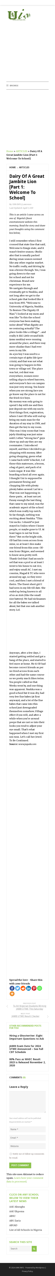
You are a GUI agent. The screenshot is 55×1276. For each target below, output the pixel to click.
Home (9, 151)
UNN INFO (20, 1268)
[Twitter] (17, 988)
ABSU (12, 1216)
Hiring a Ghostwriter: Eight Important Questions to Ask (26, 1037)
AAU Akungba (17, 1206)
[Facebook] (12, 988)
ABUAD (13, 1225)
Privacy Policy (27, 1271)
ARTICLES (21, 151)
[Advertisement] (27, 51)
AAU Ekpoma (16, 1211)
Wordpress (40, 1268)
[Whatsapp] (39, 988)
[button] (14, 85)
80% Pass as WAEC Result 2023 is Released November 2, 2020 (27, 1062)
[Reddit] (23, 988)
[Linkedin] (28, 988)
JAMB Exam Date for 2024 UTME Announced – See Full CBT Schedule (26, 1049)
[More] (12, 993)
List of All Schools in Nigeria (25, 1230)
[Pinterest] (34, 988)
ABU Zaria (15, 1220)
